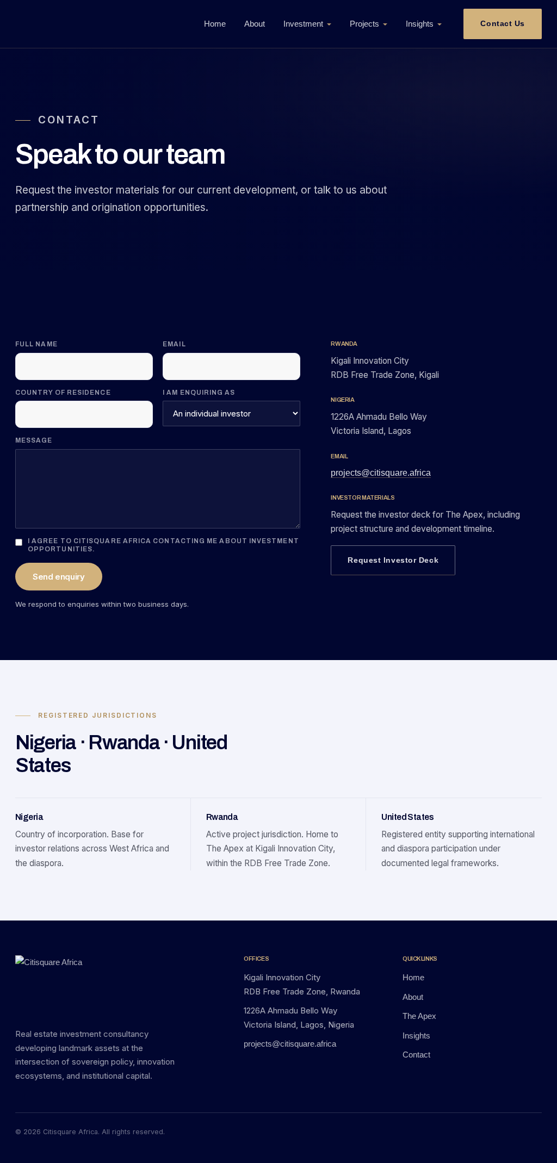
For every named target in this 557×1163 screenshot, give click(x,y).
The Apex (419, 1016)
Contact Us (502, 23)
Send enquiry (59, 576)
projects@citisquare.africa (381, 472)
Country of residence (63, 392)
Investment (303, 24)
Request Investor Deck (393, 560)
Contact (416, 1054)
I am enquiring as (199, 392)
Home (215, 24)
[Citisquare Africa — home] (77, 24)
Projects (364, 24)
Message (34, 440)
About (254, 24)
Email (174, 344)
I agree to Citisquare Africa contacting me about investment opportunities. (163, 545)
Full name (36, 344)
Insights (420, 24)
